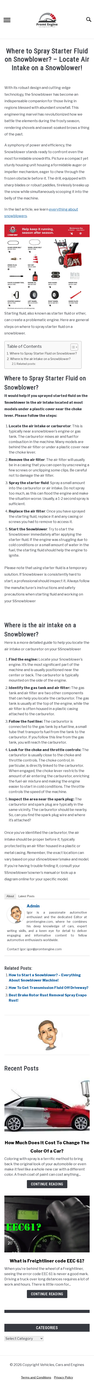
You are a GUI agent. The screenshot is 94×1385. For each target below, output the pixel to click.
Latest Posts (26, 896)
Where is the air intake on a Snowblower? (40, 359)
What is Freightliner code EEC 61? (47, 1261)
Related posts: (26, 363)
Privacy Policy (63, 1377)
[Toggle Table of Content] (72, 347)
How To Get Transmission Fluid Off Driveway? (48, 988)
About (10, 896)
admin (33, 906)
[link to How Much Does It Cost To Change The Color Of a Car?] (47, 1105)
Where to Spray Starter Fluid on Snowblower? (43, 353)
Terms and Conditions (36, 1377)
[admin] (15, 922)
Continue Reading (47, 1184)
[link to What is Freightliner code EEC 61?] (47, 1224)
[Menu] (7, 20)
